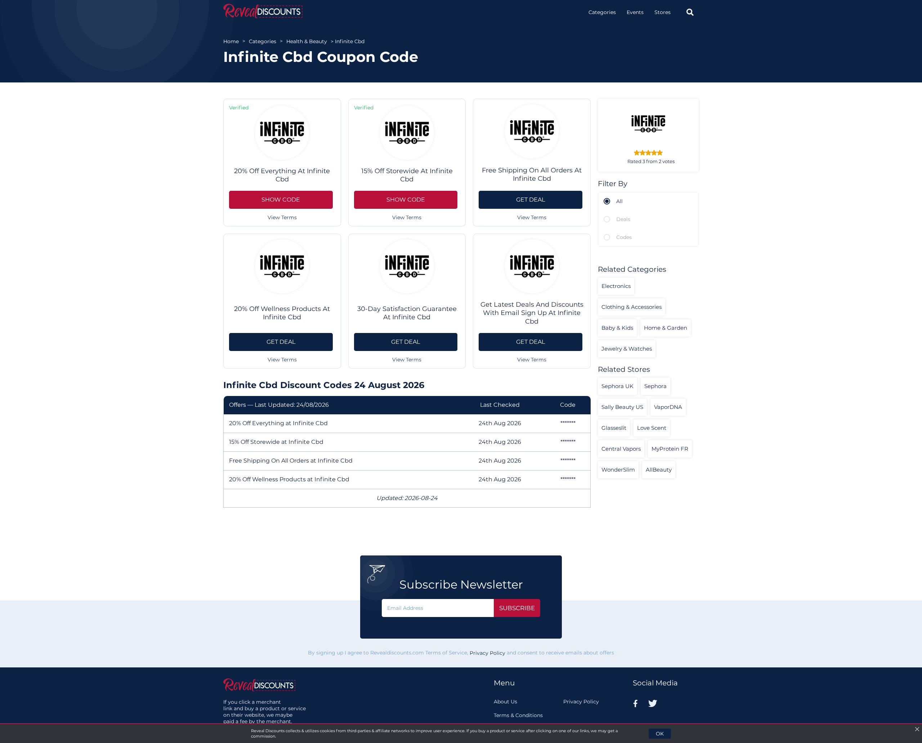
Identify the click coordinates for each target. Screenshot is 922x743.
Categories (602, 12)
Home (231, 41)
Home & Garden (665, 327)
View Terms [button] (282, 217)
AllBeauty (659, 469)
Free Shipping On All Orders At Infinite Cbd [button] (532, 174)
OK (660, 733)
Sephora (655, 386)
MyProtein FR (670, 448)
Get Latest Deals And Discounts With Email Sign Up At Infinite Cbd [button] (531, 313)
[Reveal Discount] (263, 11)
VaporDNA (668, 407)
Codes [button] (624, 237)
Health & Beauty (306, 41)
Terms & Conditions (518, 715)
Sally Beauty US (622, 407)
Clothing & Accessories (631, 306)
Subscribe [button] (517, 608)
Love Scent (651, 427)
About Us (505, 701)
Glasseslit (613, 427)
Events (635, 12)
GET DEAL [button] (530, 199)
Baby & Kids (617, 327)
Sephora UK (617, 386)
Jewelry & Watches (626, 348)
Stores (662, 12)
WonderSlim (618, 469)
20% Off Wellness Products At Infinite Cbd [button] (282, 313)
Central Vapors (621, 448)
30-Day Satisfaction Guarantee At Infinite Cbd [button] (407, 313)
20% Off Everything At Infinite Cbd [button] (282, 175)
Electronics (616, 286)
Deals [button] (623, 219)
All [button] (619, 201)
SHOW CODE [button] (280, 199)
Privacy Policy (487, 653)
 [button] (690, 12)
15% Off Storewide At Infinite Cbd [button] (407, 175)
